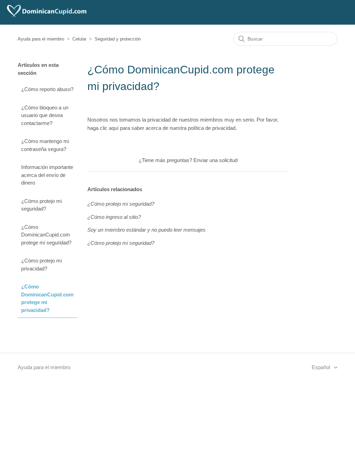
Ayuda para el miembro (41, 39)
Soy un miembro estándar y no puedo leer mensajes (146, 230)
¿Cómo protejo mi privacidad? (41, 264)
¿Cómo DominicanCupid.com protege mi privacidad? (47, 298)
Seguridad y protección (118, 39)
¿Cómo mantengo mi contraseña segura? (45, 145)
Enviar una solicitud (215, 160)
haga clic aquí (103, 128)
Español (321, 367)
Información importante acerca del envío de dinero (47, 175)
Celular (79, 39)
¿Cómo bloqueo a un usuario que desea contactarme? (44, 115)
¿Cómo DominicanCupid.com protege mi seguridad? (46, 235)
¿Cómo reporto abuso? (47, 89)
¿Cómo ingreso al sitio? (114, 217)
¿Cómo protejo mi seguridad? (41, 205)
